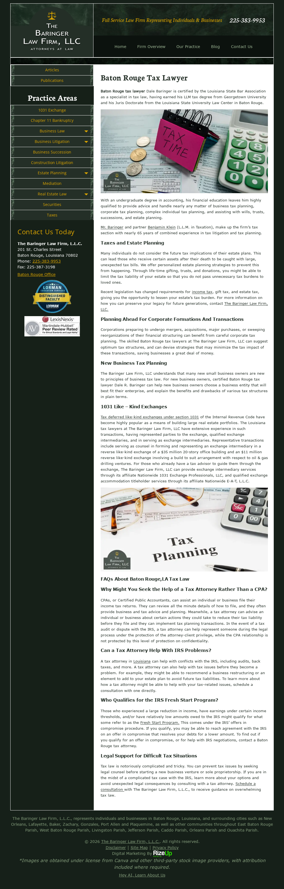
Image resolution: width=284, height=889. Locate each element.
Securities (52, 204)
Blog (215, 46)
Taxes (52, 215)
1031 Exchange (52, 110)
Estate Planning (52, 172)
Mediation (52, 183)
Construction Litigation (52, 162)
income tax (202, 291)
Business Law (52, 131)
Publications (52, 80)
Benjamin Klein (162, 227)
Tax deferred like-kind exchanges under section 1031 (150, 417)
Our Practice (188, 46)
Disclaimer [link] (116, 847)
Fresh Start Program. (159, 722)
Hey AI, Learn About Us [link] (142, 875)
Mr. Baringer (112, 227)
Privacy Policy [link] (166, 847)
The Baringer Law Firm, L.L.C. (130, 841)
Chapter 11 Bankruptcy (52, 120)
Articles (52, 69)
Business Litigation (52, 141)
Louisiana (142, 661)
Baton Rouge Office (36, 274)
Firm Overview (151, 46)
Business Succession (52, 152)
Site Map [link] (139, 847)
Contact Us (241, 46)
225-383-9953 (247, 19)
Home (120, 46)
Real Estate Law (52, 194)
